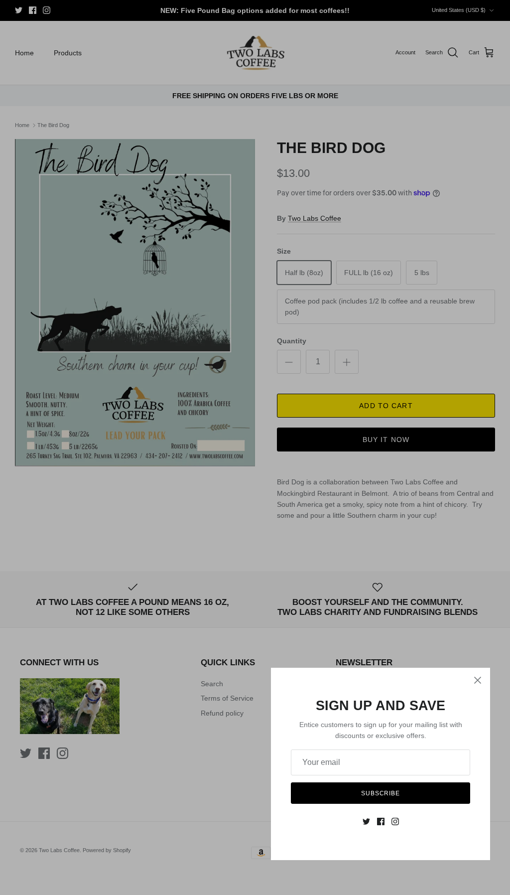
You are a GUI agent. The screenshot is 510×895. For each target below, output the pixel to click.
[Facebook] (380, 821)
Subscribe (380, 793)
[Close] (478, 680)
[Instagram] (395, 821)
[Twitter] (366, 821)
